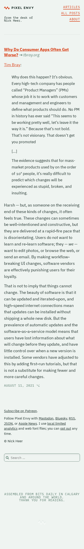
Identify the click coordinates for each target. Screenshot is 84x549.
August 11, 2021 (22, 385)
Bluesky (61, 418)
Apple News (28, 423)
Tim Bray (12, 64)
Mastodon (46, 418)
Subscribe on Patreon (20, 411)
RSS (72, 418)
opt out (65, 428)
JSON (8, 423)
